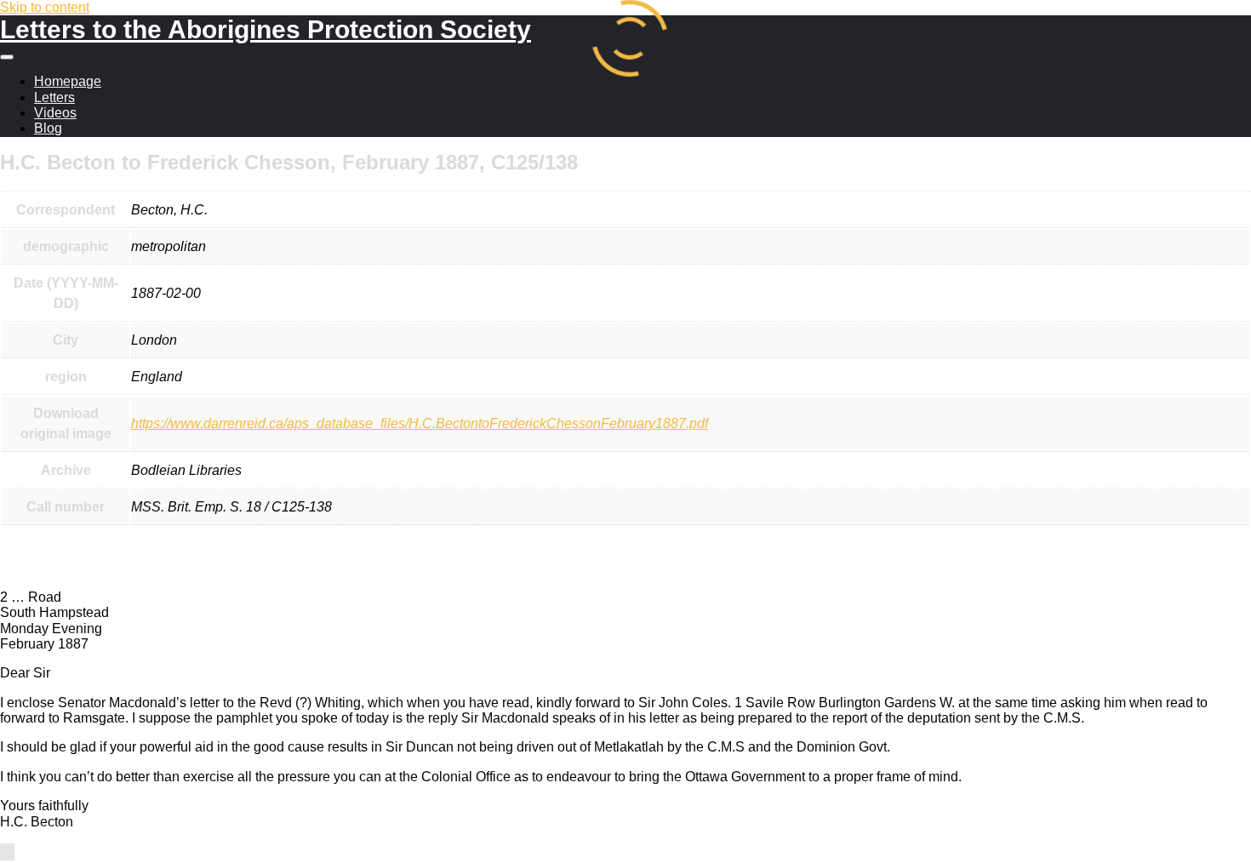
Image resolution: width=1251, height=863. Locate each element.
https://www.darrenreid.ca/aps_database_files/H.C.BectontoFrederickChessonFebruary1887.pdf (419, 423)
